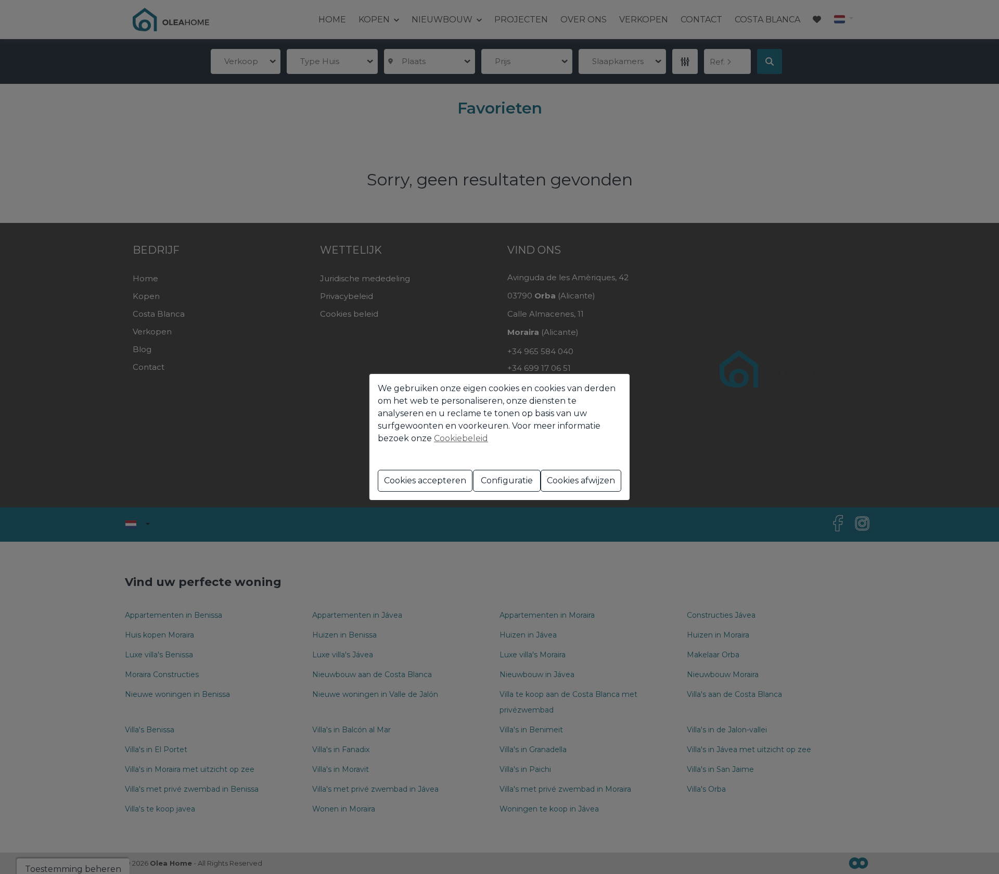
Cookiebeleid (461, 438)
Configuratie (507, 480)
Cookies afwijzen (581, 480)
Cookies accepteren (425, 480)
